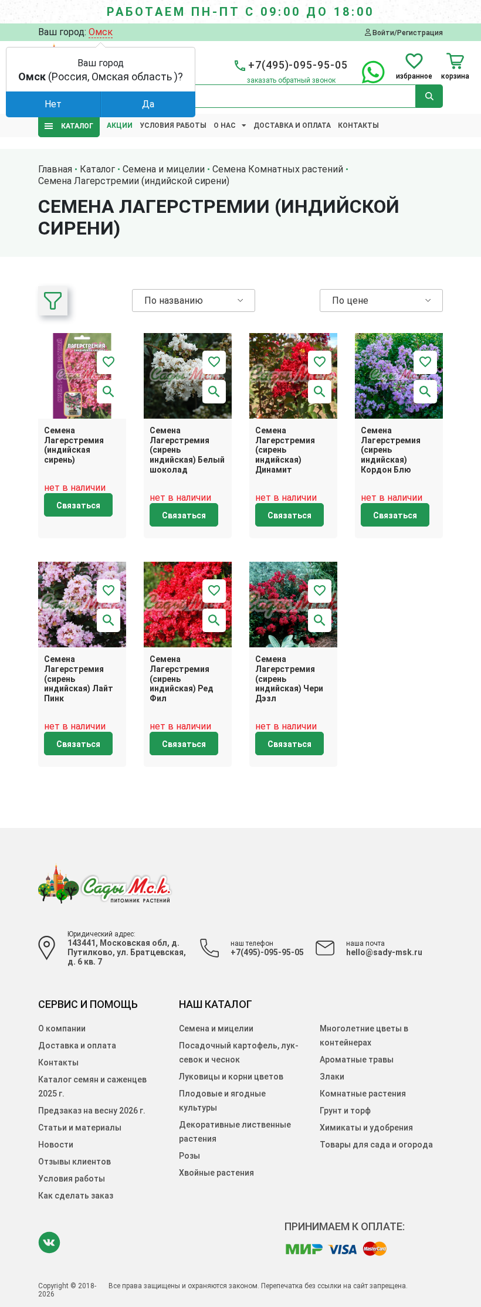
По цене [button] (350, 300)
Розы (189, 1155)
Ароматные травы (357, 1059)
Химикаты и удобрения (366, 1127)
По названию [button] (173, 300)
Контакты (358, 125)
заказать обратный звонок (291, 80)
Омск (101, 32)
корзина (455, 76)
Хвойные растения (216, 1172)
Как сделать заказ (75, 1195)
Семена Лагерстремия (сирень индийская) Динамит (285, 450)
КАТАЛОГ (74, 126)
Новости (55, 1144)
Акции (120, 125)
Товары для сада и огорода (376, 1144)
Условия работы (173, 125)
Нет (53, 104)
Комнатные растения (363, 1093)
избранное (414, 76)
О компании (62, 1028)
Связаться (78, 505)
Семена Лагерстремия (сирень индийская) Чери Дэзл (289, 678)
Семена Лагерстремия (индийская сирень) (74, 445)
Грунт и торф (345, 1110)
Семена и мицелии (216, 1028)
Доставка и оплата (292, 125)
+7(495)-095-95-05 (267, 952)
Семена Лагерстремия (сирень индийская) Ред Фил (182, 678)
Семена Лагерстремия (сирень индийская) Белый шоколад (187, 450)
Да (148, 104)
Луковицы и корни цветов (231, 1076)
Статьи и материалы (79, 1127)
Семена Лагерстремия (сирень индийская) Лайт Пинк (78, 678)
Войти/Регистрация (407, 32)
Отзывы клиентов (74, 1161)
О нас (225, 125)
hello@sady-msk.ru (384, 952)
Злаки (332, 1076)
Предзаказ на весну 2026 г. (91, 1110)
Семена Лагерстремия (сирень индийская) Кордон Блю (391, 450)
